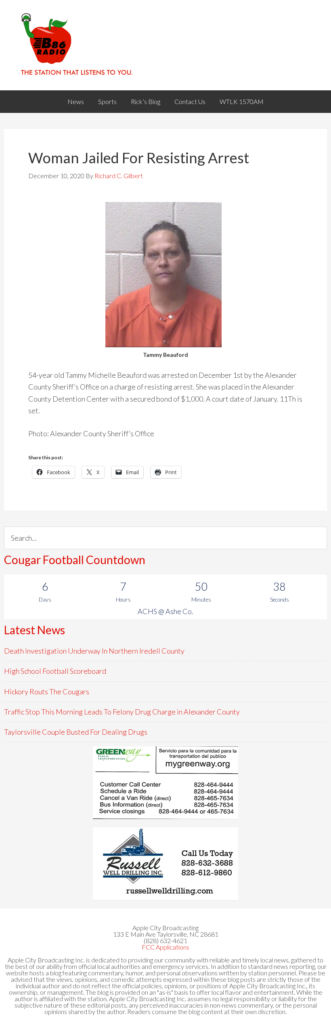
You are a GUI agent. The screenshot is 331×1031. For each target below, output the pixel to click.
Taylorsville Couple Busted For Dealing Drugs (75, 731)
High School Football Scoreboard (55, 671)
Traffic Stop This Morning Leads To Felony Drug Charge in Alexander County (122, 711)
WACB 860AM (165, 45)
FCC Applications (165, 947)
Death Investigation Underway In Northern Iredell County (94, 650)
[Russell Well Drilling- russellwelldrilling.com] (165, 863)
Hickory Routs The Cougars (46, 691)
